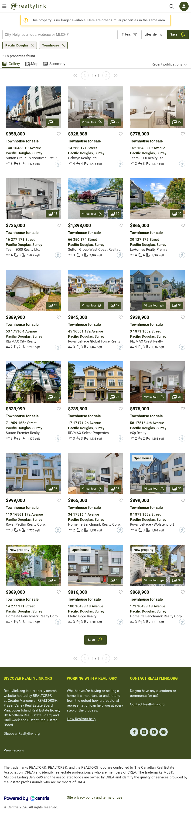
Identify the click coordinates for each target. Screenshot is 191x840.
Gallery (14, 64)
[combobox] (60, 34)
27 (179, 122)
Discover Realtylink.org (22, 733)
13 (55, 213)
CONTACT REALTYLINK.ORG (154, 678)
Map (34, 64)
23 (55, 305)
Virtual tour (89, 122)
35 (179, 488)
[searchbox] (57, 34)
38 (179, 305)
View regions (14, 750)
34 (117, 397)
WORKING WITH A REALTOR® (92, 678)
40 (55, 580)
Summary (57, 64)
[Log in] (184, 6)
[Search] (172, 6)
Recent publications (167, 64)
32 (55, 397)
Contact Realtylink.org (147, 704)
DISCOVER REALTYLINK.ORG (28, 678)
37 (117, 305)
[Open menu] (4, 6)
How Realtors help (81, 719)
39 (117, 122)
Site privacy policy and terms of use (94, 797)
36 (117, 213)
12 (55, 122)
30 (179, 213)
